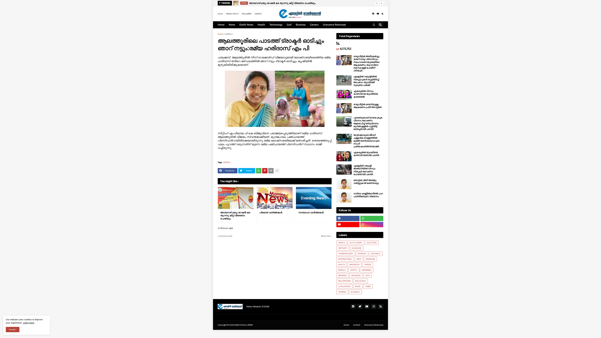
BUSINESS (355, 292)
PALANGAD (356, 275)
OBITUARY (342, 248)
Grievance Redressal (373, 325)
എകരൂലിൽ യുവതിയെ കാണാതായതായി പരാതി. (367, 154)
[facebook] (373, 14)
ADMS (250, 325)
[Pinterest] (264, 170)
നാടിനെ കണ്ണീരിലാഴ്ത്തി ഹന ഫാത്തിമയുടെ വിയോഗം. (368, 195)
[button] (377, 3)
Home (220, 14)
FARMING (342, 292)
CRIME (368, 286)
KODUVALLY (376, 253)
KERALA (229, 34)
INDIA (359, 259)
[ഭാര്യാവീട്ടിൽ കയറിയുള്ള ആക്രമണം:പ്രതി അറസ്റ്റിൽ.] (344, 108)
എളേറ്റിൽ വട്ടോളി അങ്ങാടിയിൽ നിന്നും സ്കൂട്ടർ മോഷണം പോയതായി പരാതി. (364, 170)
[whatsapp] (371, 218)
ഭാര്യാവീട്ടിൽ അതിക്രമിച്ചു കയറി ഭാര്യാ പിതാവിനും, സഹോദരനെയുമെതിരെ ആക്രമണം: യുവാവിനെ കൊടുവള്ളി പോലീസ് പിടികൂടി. (367, 63)
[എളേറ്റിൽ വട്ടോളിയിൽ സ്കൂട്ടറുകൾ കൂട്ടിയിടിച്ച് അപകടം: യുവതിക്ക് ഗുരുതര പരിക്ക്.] (344, 80)
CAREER (367, 264)
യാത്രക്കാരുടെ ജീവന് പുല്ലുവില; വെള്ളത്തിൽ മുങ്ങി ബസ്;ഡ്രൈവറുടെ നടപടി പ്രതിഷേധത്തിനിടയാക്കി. (367, 141)
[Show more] (277, 170)
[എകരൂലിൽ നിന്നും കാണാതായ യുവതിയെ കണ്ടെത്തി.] (344, 95)
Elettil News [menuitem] (246, 24)
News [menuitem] (232, 24)
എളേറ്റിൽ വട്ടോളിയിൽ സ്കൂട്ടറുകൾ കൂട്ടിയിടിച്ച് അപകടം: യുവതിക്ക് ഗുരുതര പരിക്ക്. (366, 81)
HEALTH (341, 264)
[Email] (271, 170)
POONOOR (362, 253)
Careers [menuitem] (314, 24)
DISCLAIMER (246, 14)
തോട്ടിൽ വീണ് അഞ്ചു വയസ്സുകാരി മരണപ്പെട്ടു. (366, 182)
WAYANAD (342, 275)
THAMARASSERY (345, 253)
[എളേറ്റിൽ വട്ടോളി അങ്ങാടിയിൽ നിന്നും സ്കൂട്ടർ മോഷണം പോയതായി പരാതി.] (344, 169)
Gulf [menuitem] (289, 24)
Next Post (325, 236)
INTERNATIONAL (345, 259)
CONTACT (258, 14)
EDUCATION (372, 242)
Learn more (28, 323)
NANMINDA (366, 270)
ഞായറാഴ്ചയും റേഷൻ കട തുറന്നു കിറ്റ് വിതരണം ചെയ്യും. (235, 215)
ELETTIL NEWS (356, 242)
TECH (367, 275)
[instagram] (371, 224)
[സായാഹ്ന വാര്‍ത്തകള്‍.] (313, 198)
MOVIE (358, 286)
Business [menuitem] (301, 24)
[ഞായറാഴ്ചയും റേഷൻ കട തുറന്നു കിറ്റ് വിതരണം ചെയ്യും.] (235, 198)
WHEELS (342, 270)
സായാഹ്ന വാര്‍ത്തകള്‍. (311, 212)
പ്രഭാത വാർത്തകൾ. (260, 3)
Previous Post (225, 236)
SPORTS (353, 270)
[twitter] (360, 306)
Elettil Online (240, 325)
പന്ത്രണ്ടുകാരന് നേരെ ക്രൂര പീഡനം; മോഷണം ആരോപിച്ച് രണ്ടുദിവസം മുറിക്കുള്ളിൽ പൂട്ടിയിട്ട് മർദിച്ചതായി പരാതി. (368, 123)
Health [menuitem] (261, 24)
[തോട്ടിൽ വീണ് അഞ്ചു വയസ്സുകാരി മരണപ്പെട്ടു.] (344, 184)
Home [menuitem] (221, 24)
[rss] (382, 14)
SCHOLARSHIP (344, 286)
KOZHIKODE (357, 248)
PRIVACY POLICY (232, 14)
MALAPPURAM (344, 281)
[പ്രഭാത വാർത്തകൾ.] (236, 3)
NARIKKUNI (370, 259)
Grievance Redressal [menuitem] (334, 24)
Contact (356, 325)
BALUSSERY (360, 281)
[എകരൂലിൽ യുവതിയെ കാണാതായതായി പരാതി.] (344, 156)
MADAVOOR (354, 264)
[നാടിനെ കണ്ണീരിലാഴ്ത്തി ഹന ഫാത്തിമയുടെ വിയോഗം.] (344, 197)
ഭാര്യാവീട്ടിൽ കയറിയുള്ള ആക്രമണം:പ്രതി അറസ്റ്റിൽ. (368, 106)
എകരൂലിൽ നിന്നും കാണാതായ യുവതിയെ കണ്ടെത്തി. (366, 94)
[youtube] (378, 14)
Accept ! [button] (12, 329)
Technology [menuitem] (276, 24)
